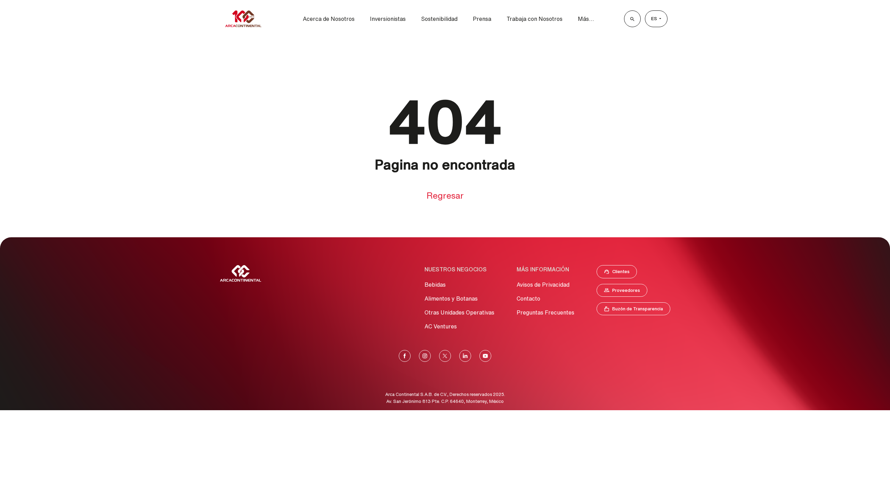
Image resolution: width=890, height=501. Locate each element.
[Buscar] (632, 18)
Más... (586, 19)
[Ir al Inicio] (240, 273)
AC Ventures (440, 326)
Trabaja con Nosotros (535, 19)
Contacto (528, 298)
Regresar (445, 195)
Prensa (482, 19)
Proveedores (625, 292)
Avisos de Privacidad (543, 284)
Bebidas (435, 284)
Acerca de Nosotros (329, 19)
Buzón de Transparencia (637, 310)
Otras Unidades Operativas (459, 312)
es (654, 18)
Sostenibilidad (439, 19)
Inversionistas (388, 19)
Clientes (619, 273)
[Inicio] (243, 18)
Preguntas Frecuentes (545, 312)
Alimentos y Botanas (451, 298)
